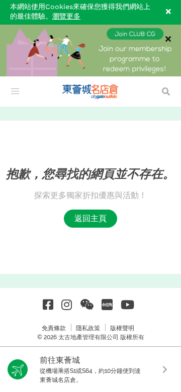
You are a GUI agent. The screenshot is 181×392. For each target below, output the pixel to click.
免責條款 (54, 328)
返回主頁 (90, 218)
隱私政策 (88, 328)
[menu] (15, 91)
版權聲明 (122, 328)
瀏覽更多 (66, 16)
